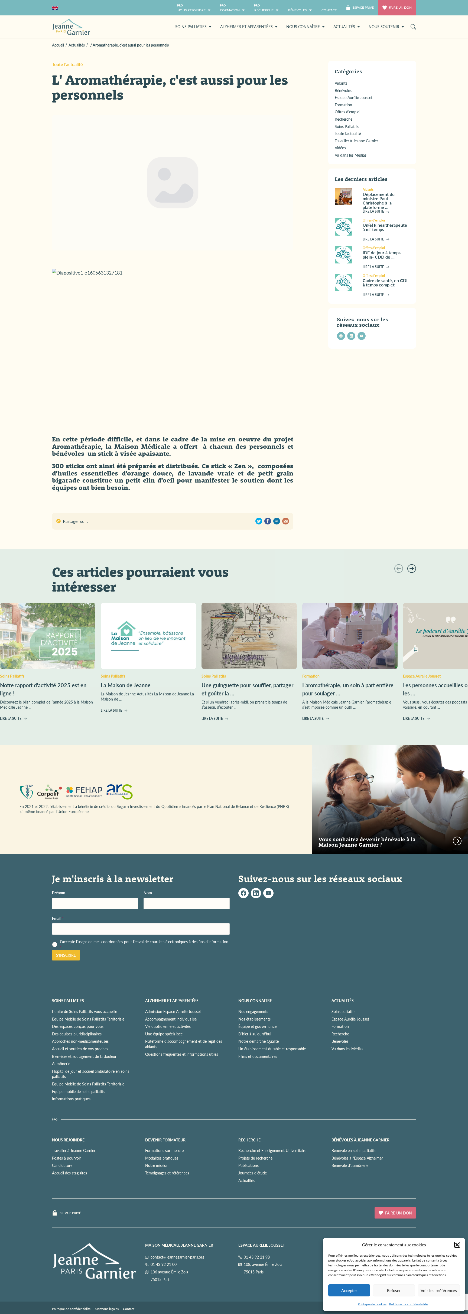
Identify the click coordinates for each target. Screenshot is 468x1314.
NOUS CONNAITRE (255, 1000)
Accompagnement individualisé (171, 1019)
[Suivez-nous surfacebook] (243, 893)
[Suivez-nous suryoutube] (268, 893)
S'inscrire (66, 955)
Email (58, 918)
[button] (457, 1244)
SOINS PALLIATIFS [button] (191, 26)
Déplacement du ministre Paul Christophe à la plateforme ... (379, 200)
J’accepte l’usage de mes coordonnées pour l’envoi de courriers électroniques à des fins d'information (144, 944)
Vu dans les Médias (347, 1048)
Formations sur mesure (164, 1150)
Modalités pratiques (161, 1158)
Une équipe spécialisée (164, 1033)
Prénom (58, 892)
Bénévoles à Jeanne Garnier (360, 1140)
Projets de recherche (255, 1158)
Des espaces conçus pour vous (77, 1026)
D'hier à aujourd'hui (254, 1033)
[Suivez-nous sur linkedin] (351, 336)
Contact (128, 1308)
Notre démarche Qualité (258, 1041)
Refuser (394, 1290)
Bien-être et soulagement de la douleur (84, 1056)
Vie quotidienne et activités (168, 1026)
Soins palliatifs (343, 1011)
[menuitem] (329, 7)
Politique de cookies (372, 1304)
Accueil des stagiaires (69, 1173)
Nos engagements (253, 1011)
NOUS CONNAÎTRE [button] (303, 26)
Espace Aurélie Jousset (350, 1019)
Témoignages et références (167, 1173)
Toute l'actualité (67, 64)
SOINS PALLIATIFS (68, 1000)
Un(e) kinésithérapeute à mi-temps (385, 227)
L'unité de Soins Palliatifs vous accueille (84, 1011)
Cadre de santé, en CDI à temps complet (385, 282)
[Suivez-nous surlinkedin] (256, 893)
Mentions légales (107, 1308)
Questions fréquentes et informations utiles (181, 1054)
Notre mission (156, 1165)
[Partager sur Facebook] (267, 521)
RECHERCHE (249, 1140)
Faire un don (400, 7)
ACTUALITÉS (343, 1000)
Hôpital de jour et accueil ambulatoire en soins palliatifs (90, 1073)
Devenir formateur (165, 1140)
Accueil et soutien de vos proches (80, 1048)
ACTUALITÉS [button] (344, 26)
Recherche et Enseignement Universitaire (272, 1150)
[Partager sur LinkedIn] (276, 521)
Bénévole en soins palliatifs (354, 1150)
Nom (148, 892)
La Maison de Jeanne (126, 685)
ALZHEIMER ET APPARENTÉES (172, 1000)
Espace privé (70, 1213)
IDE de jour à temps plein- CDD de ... (382, 255)
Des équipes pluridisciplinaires (77, 1033)
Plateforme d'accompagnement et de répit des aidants (183, 1043)
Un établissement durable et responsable (272, 1048)
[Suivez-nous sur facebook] (341, 336)
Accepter (349, 1290)
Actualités (246, 1180)
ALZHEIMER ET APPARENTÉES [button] (246, 26)
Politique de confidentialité (408, 1304)
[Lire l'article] (346, 196)
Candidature (62, 1165)
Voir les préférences (439, 1290)
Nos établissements (254, 1019)
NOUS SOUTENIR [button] (384, 26)
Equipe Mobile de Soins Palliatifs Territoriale (88, 1019)
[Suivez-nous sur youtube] (362, 336)
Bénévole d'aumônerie (350, 1165)
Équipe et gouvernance (257, 1026)
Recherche (340, 1033)
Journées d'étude (252, 1173)
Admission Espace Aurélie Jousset (173, 1011)
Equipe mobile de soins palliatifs (78, 1091)
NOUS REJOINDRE (68, 1140)
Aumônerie (61, 1063)
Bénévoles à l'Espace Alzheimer (357, 1158)
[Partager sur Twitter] (258, 521)
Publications (248, 1165)
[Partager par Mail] (285, 521)
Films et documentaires (257, 1056)
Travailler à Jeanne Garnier (73, 1150)
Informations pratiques (71, 1098)
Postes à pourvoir (66, 1158)
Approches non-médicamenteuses (80, 1041)
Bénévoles (340, 1041)
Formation (340, 1026)
